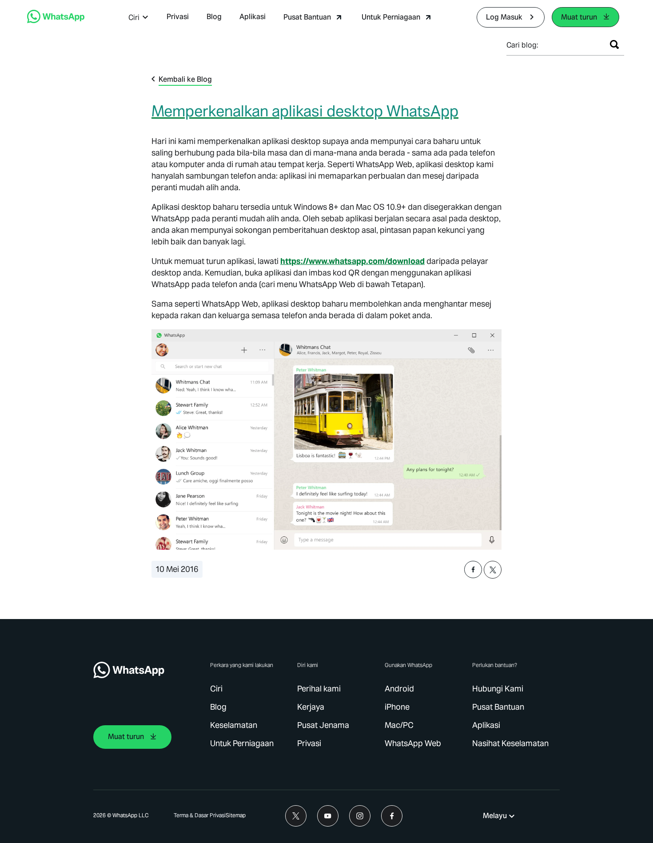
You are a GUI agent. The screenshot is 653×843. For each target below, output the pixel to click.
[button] (138, 17)
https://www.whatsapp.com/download (352, 261)
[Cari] (614, 44)
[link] (56, 20)
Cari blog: (522, 45)
